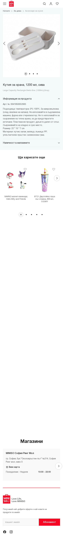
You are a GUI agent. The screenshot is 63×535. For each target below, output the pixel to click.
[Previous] (4, 43)
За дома (17, 11)
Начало (6, 11)
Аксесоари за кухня (34, 11)
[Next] (59, 43)
